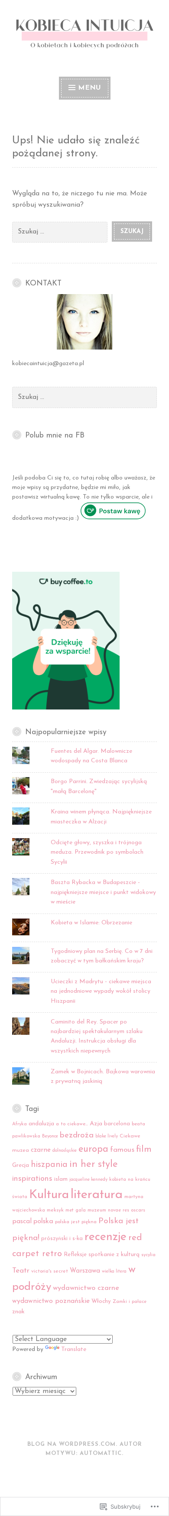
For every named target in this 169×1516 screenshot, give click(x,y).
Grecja (20, 1165)
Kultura (49, 1195)
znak (18, 1312)
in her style (93, 1164)
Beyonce (50, 1136)
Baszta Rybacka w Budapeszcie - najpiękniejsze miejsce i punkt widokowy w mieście (103, 892)
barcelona (117, 1124)
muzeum (97, 1210)
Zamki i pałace (129, 1301)
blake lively (106, 1136)
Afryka (19, 1124)
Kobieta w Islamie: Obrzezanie (91, 923)
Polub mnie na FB (54, 435)
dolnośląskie (64, 1150)
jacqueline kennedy (88, 1179)
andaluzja (41, 1124)
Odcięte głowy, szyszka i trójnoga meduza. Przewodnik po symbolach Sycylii (97, 852)
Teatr (20, 1270)
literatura (97, 1195)
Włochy (101, 1301)
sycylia (148, 1255)
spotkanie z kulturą (114, 1254)
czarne (41, 1150)
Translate (73, 1349)
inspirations (32, 1179)
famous (122, 1149)
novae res (118, 1210)
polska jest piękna (76, 1221)
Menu (89, 87)
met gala (75, 1210)
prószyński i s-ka (62, 1238)
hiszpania (49, 1164)
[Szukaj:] (62, 231)
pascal (22, 1221)
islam (61, 1179)
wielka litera (114, 1271)
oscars (138, 1210)
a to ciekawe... (72, 1124)
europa (93, 1149)
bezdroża (77, 1135)
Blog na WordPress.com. (72, 1444)
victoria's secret (49, 1271)
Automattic (101, 1453)
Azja (96, 1124)
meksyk (55, 1210)
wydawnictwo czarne (86, 1288)
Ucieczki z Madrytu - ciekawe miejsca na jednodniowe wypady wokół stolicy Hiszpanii (101, 991)
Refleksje (75, 1254)
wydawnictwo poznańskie (51, 1301)
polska (43, 1221)
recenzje (105, 1237)
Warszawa (85, 1271)
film (144, 1149)
